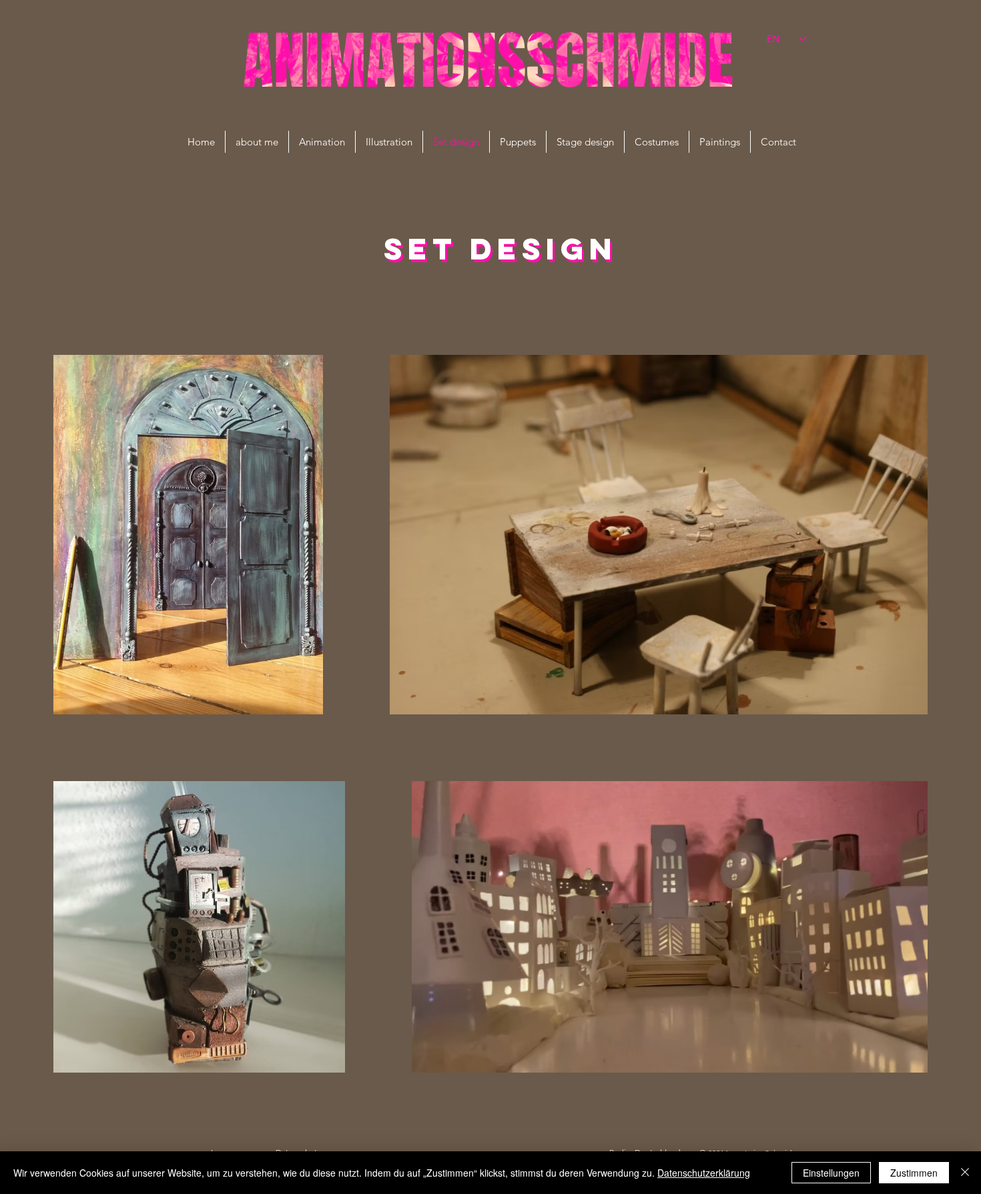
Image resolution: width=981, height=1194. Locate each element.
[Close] (965, 1172)
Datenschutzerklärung (703, 1172)
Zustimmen (914, 1172)
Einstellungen (831, 1172)
